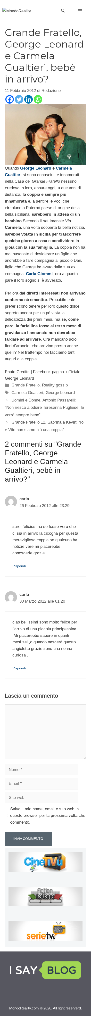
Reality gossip (55, 385)
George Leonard (60, 392)
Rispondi (19, 566)
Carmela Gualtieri (27, 392)
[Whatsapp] (38, 99)
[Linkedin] (28, 99)
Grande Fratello (25, 385)
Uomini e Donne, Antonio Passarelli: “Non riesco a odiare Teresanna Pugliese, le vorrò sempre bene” (44, 407)
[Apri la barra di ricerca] (63, 11)
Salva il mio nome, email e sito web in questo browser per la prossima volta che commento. (47, 815)
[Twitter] (19, 99)
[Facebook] (9, 99)
